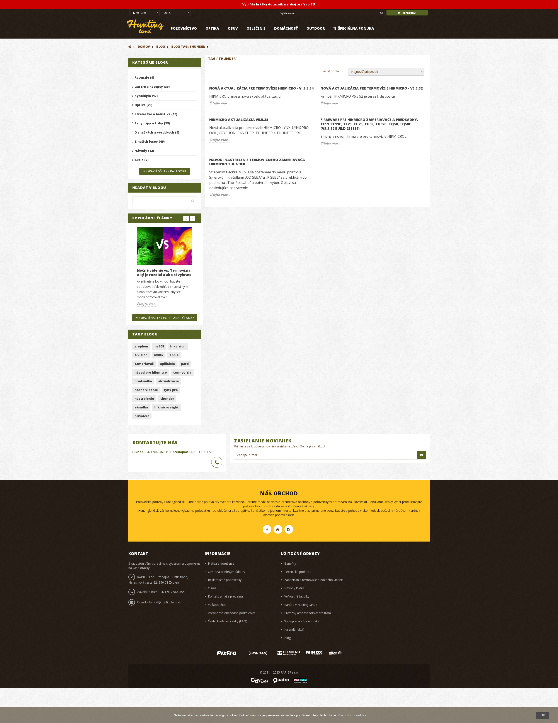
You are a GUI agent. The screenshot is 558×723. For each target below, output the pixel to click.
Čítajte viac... (147, 304)
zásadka (141, 407)
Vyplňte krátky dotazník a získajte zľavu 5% (279, 4)
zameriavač (144, 364)
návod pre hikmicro (150, 372)
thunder (167, 398)
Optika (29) (143, 105)
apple (174, 355)
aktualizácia (168, 381)
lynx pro (171, 390)
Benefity (290, 563)
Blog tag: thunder (188, 46)
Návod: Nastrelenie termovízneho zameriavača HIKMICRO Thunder (257, 161)
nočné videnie (146, 390)
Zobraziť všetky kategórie (164, 171)
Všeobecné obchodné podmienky (231, 613)
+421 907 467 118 (158, 452)
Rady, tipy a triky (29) (152, 123)
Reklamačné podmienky (225, 580)
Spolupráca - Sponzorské (301, 621)
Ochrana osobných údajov (226, 572)
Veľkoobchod (217, 605)
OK (543, 715)
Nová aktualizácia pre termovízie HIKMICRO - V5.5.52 (371, 88)
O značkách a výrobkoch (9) (156, 132)
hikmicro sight (166, 407)
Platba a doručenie (221, 563)
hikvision (177, 346)
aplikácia (167, 364)
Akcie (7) (141, 160)
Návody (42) (144, 151)
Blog (160, 46)
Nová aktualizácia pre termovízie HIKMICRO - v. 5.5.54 (261, 88)
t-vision (141, 355)
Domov (144, 46)
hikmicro (141, 416)
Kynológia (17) (146, 96)
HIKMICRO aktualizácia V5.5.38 (238, 119)
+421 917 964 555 (201, 452)
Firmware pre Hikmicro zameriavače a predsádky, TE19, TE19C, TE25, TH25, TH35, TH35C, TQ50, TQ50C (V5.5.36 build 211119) (369, 124)
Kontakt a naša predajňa (225, 596)
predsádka (143, 381)
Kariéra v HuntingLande (300, 605)
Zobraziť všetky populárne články (164, 318)
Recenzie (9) (144, 77)
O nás (212, 588)
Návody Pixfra (294, 588)
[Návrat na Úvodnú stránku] (129, 46)
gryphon (141, 346)
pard (185, 364)
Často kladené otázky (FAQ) (227, 621)
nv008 (159, 346)
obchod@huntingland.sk (164, 602)
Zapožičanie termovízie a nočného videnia (314, 580)
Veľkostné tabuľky (296, 596)
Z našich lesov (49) (149, 141)
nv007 (158, 355)
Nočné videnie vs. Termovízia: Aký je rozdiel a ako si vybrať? (164, 272)
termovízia (182, 372)
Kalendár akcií (294, 629)
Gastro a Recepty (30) (152, 87)
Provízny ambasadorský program (307, 613)
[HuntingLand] (145, 26)
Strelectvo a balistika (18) (155, 114)
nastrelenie (144, 398)
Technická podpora (297, 572)
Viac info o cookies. (352, 715)
